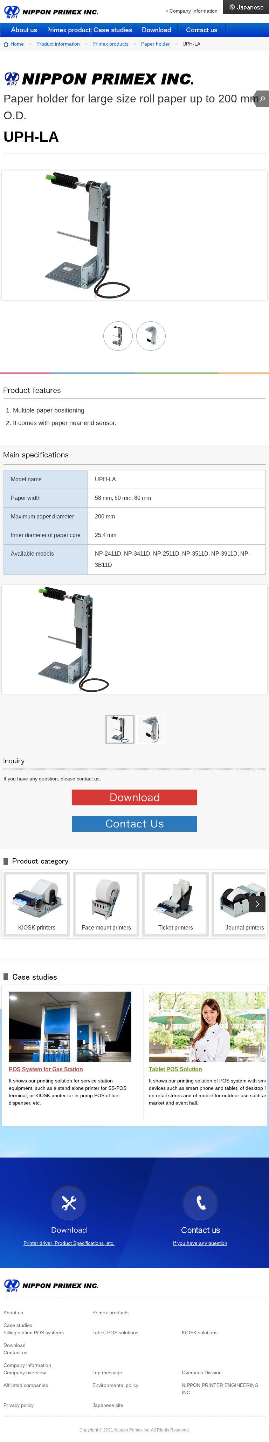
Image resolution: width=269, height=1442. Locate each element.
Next (257, 904)
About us (24, 30)
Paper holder (155, 44)
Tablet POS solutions (115, 1332)
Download (156, 30)
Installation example (112, 30)
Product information (58, 44)
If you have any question (200, 1243)
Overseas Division (202, 1372)
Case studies (18, 1325)
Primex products (110, 44)
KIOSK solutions (200, 1332)
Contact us (202, 30)
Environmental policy (115, 1385)
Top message (107, 1372)
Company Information (194, 11)
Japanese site (107, 1405)
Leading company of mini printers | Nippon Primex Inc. (51, 12)
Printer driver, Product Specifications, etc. (69, 1243)
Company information (27, 1365)
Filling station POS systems (34, 1332)
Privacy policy (19, 1405)
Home (17, 44)
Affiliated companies (26, 1385)
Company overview (25, 1372)
